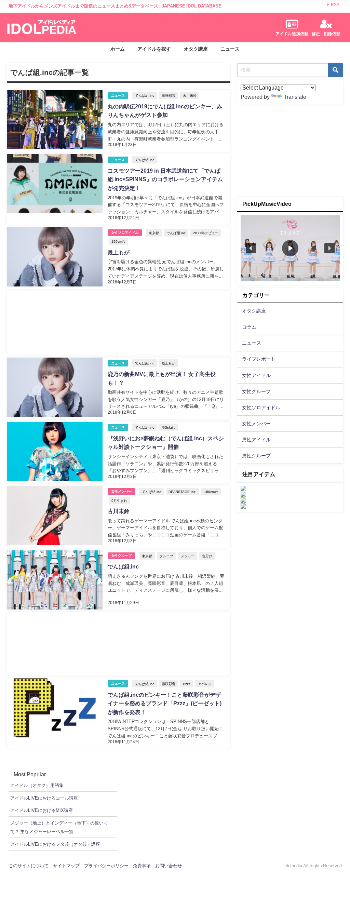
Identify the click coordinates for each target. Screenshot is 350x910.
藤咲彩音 (168, 95)
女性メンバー (121, 491)
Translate (295, 96)
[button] (251, 248)
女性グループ (121, 555)
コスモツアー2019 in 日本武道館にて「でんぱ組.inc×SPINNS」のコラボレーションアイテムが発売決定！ (165, 179)
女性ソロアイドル (124, 232)
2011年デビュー (205, 233)
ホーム (117, 48)
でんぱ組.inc (144, 95)
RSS (335, 5)
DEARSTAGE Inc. (183, 491)
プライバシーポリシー (106, 866)
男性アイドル (256, 439)
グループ (166, 556)
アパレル (205, 683)
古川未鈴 (190, 95)
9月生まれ (119, 500)
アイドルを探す (154, 48)
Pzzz (186, 683)
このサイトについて (29, 866)
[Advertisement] (118, 323)
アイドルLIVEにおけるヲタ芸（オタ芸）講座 (55, 844)
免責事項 (142, 866)
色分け (207, 556)
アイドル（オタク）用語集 (37, 785)
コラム (249, 326)
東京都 (154, 233)
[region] (290, 248)
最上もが (119, 252)
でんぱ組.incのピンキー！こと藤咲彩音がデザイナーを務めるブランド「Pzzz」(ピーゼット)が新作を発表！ (164, 703)
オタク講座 (196, 48)
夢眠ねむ (168, 427)
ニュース (230, 48)
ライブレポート (258, 359)
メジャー (187, 556)
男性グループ (256, 455)
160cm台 (118, 241)
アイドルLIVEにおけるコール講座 (44, 798)
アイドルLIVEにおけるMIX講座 (41, 810)
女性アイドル (256, 375)
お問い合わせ (168, 866)
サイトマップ (66, 866)
